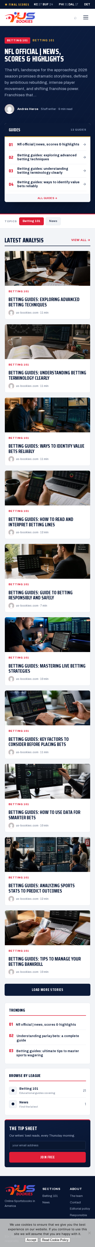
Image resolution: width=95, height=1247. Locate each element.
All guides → (47, 198)
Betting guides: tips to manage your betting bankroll (45, 961)
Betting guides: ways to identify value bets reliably (46, 448)
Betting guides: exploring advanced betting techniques (44, 302)
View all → (80, 240)
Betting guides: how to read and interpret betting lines (41, 521)
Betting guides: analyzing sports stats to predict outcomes (42, 888)
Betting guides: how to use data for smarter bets (44, 814)
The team (76, 1196)
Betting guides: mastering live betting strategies (47, 668)
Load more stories (47, 990)
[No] (89, 1233)
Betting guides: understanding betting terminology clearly (47, 375)
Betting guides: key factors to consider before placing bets (39, 741)
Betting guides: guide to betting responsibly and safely (41, 595)
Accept (31, 1240)
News (53, 221)
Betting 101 (31, 221)
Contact (75, 1202)
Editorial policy (80, 1208)
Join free (47, 1157)
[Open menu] (85, 17)
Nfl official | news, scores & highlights (34, 55)
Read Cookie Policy (55, 1240)
